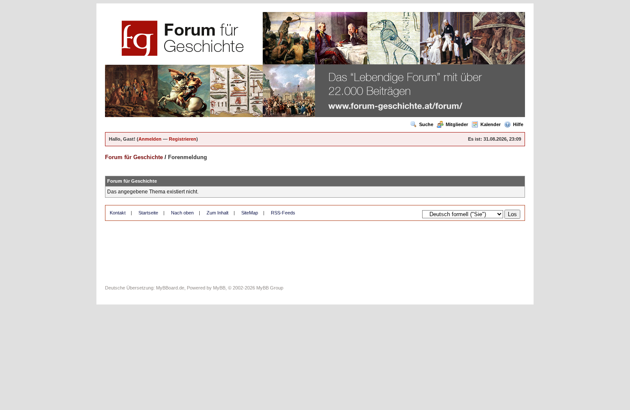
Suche (426, 124)
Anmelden (150, 139)
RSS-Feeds (283, 212)
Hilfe (518, 124)
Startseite (148, 212)
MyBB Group (269, 287)
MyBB (219, 287)
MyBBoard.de (170, 287)
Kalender (490, 124)
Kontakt (118, 212)
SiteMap (249, 212)
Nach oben (182, 212)
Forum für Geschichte (134, 157)
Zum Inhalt (217, 212)
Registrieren (182, 139)
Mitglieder (457, 124)
